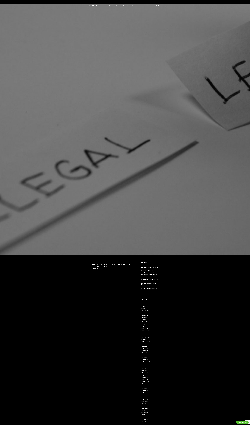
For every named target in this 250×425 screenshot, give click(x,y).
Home (104, 5)
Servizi (118, 5)
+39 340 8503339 (99, 2)
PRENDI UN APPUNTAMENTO (156, 2)
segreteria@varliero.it (108, 2)
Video (133, 5)
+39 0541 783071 (92, 2)
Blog (124, 5)
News (128, 5)
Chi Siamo (111, 5)
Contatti (139, 5)
